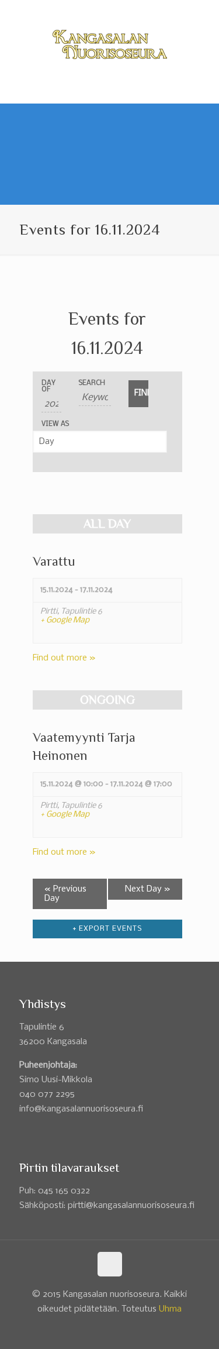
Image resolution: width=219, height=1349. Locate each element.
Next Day (148, 889)
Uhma (170, 1309)
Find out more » (64, 658)
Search (92, 383)
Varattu (54, 561)
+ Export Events (107, 928)
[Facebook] (102, 11)
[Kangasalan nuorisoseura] (109, 44)
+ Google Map (64, 620)
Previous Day (65, 894)
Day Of (48, 386)
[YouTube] (117, 11)
